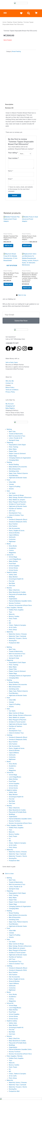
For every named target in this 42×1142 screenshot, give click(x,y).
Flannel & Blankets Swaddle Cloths (20, 601)
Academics (12, 548)
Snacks (11, 489)
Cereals (11, 484)
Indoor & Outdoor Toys (16, 515)
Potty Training (13, 447)
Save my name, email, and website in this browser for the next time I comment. (20, 189)
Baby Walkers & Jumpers (17, 499)
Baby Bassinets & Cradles (17, 592)
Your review (13, 158)
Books (9, 544)
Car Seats (12, 493)
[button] (28, 13)
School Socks (13, 570)
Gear (8, 491)
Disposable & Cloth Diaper (17, 444)
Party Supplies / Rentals (14, 607)
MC (10, 623)
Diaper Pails (13, 451)
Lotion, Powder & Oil (15, 438)
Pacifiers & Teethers (15, 508)
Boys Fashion (13, 524)
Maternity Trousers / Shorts (18, 638)
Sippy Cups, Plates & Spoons (18, 473)
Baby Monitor (13, 577)
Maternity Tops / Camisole (17, 636)
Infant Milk (12, 482)
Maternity (10, 632)
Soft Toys (12, 511)
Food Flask (12, 563)
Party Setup (13, 629)
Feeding (9, 22)
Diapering (10, 442)
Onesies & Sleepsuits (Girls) (18, 521)
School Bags (13, 557)
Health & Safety (12, 572)
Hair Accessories (14, 528)
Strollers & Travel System (17, 504)
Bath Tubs (12, 431)
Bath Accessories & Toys (17, 436)
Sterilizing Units (14, 471)
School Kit (10, 555)
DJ (10, 621)
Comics (11, 550)
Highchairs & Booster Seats (18, 477)
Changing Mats (14, 460)
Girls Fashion (13, 526)
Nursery (9, 588)
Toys (10, 612)
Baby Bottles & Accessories (18, 466)
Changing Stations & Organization (20, 458)
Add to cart (8, 245)
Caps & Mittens (14, 535)
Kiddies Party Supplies (16, 610)
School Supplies (14, 566)
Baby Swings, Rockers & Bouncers (20, 497)
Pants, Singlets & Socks (16, 530)
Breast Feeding (17, 22)
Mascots (11, 614)
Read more (8, 284)
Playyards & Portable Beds (17, 594)
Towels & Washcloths (16, 433)
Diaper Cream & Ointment (17, 453)
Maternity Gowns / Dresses (18, 634)
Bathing (9, 429)
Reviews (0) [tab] (9, 108)
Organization (13, 599)
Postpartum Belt (14, 643)
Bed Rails (12, 583)
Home (4, 22)
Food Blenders (13, 475)
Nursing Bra (13, 640)
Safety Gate (13, 574)
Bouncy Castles (14, 616)
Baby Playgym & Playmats (17, 502)
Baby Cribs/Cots (14, 590)
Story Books (13, 546)
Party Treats (13, 618)
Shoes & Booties (14, 533)
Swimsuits (12, 537)
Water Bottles (13, 561)
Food (8, 480)
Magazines (12, 552)
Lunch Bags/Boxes (15, 559)
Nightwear (12, 541)
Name (10, 171)
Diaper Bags (13, 456)
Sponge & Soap (14, 440)
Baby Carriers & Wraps (16, 495)
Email (10, 179)
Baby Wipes (13, 449)
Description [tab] (9, 104)
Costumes (12, 539)
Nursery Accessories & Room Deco (20, 605)
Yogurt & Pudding (14, 486)
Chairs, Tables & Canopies (17, 625)
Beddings (12, 596)
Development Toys (15, 513)
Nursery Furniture (14, 603)
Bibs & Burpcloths (14, 469)
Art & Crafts (13, 627)
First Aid (11, 581)
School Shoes (13, 568)
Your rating (13, 153)
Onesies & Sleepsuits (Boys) (18, 519)
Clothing (9, 517)
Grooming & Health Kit (16, 579)
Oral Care (12, 585)
